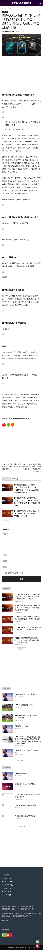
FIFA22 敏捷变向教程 (22, 726)
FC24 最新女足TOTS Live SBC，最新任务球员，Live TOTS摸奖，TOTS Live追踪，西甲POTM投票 (27, 596)
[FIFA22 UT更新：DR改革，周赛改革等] (7, 753)
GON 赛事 (7, 895)
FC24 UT (9, 8)
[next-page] (7, 521)
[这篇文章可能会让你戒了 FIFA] (7, 787)
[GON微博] (9, 935)
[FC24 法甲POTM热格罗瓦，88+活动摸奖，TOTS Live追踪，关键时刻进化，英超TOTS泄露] (7, 500)
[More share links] (12, 425)
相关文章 (7, 479)
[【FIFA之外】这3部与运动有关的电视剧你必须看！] (7, 797)
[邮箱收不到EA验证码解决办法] (7, 819)
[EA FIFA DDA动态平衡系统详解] (7, 808)
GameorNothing (9, 31)
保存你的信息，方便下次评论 (15, 573)
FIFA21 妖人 (8, 888)
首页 (3, 8)
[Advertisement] (21, 73)
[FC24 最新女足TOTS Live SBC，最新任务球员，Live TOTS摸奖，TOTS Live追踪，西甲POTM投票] (7, 487)
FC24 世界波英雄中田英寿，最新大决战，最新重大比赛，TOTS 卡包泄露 (27, 513)
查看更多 (20, 649)
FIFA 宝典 (7, 891)
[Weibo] (4, 425)
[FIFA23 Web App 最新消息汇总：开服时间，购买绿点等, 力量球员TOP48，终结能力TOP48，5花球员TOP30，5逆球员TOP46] (7, 739)
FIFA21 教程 (8, 881)
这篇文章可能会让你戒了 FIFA (25, 784)
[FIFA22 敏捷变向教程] (7, 729)
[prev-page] (3, 521)
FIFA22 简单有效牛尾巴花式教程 (26, 694)
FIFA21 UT (8, 878)
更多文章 (15, 479)
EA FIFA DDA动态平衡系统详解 (25, 805)
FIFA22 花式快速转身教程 (24, 705)
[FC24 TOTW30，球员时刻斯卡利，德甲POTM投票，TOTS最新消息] (7, 630)
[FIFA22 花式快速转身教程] (7, 707)
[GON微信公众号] (4, 935)
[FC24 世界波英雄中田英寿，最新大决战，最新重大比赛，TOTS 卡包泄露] (7, 513)
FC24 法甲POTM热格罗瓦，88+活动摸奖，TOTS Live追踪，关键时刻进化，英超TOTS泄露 (27, 608)
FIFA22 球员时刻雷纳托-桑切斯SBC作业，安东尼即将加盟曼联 (12, 466)
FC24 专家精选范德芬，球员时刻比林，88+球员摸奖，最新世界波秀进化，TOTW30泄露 (27, 640)
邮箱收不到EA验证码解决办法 (25, 816)
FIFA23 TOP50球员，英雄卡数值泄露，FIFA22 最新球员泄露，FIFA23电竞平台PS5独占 (31, 467)
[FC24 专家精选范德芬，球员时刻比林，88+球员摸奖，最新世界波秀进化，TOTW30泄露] (7, 641)
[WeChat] (8, 425)
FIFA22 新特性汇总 (21, 773)
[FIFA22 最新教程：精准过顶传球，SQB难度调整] (7, 718)
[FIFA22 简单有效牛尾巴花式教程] (7, 697)
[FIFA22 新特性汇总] (7, 776)
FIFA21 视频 (8, 885)
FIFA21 (6, 875)
